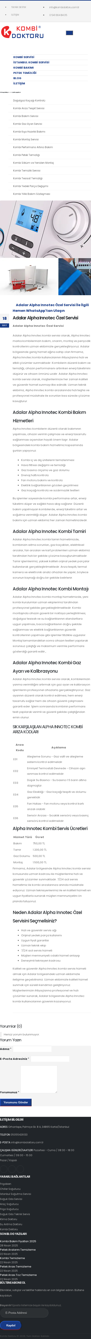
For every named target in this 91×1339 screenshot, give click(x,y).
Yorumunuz (8, 1092)
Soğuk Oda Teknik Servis (15, 1214)
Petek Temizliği (24, 73)
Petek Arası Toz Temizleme (18, 1275)
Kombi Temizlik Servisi (26, 170)
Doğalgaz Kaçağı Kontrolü (29, 100)
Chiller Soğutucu (10, 1189)
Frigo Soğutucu (9, 1209)
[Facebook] (20, 1169)
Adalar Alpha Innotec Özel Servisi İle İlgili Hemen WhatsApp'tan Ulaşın (51, 308)
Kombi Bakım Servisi (25, 116)
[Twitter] (12, 1169)
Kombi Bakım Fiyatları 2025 (18, 1241)
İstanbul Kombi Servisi (31, 62)
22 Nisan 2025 (9, 1254)
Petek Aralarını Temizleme (18, 1250)
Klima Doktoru (8, 1219)
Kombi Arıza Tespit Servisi (28, 108)
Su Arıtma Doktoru (11, 1224)
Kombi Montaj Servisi (26, 139)
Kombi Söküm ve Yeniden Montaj (33, 163)
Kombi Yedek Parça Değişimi (30, 186)
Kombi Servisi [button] (23, 57)
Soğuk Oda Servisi (11, 1199)
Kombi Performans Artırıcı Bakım (33, 147)
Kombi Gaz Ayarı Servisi (27, 124)
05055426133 (19, 1134)
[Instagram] (3, 1169)
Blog (17, 78)
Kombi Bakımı (23, 68)
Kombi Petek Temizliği (26, 155)
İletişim (15, 14)
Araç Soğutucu (9, 1204)
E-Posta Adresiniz (13, 1059)
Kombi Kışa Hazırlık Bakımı (29, 131)
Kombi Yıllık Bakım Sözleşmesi (31, 194)
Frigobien (5, 1184)
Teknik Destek (18, 7)
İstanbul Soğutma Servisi (15, 1194)
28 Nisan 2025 (9, 1245)
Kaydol (10, 1325)
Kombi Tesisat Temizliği (28, 178)
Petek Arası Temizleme (15, 1267)
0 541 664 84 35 (58, 15)
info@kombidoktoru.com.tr (64, 7)
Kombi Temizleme (12, 1258)
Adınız (5, 1049)
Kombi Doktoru (9, 1229)
